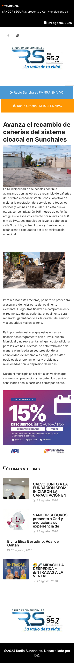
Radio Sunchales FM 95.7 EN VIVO (38, 92)
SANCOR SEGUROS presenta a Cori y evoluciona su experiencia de (50, 520)
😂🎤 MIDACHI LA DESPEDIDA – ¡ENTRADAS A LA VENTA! (48, 570)
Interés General (44, 511)
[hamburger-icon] (69, 83)
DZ (36, 655)
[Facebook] (8, 35)
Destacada (40, 561)
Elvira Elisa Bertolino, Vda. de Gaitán (33, 543)
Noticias (39, 480)
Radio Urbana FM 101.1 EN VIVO (39, 106)
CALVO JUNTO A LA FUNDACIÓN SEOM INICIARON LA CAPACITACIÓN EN (50, 489)
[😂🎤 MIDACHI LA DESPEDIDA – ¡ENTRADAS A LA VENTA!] (16, 569)
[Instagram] (17, 35)
